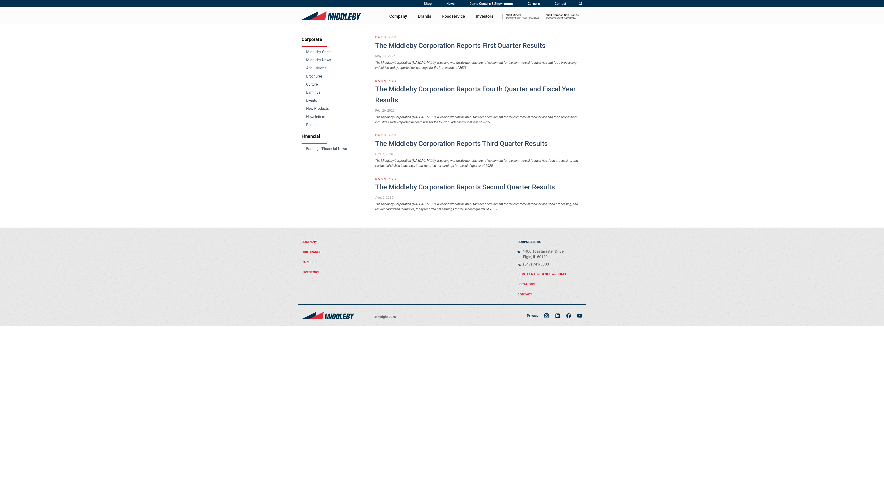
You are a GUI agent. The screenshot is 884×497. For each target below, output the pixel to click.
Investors (484, 16)
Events (311, 100)
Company (398, 16)
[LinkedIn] (557, 315)
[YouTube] (579, 315)
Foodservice (453, 16)
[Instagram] (546, 315)
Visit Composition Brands (562, 16)
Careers (534, 4)
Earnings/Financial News (326, 149)
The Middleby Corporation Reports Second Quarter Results (465, 187)
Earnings (313, 92)
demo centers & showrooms (542, 274)
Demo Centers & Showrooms (491, 4)
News (450, 4)
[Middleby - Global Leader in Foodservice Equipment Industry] (331, 16)
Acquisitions (316, 68)
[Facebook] (568, 315)
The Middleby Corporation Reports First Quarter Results (460, 45)
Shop (428, 4)
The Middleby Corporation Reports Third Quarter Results (461, 143)
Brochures (314, 76)
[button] (580, 3)
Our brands (311, 252)
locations (526, 284)
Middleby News (318, 60)
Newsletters (315, 117)
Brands (424, 16)
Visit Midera (522, 16)
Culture (312, 84)
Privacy (532, 316)
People (311, 125)
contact (525, 294)
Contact (560, 4)
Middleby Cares (318, 52)
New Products (317, 108)
